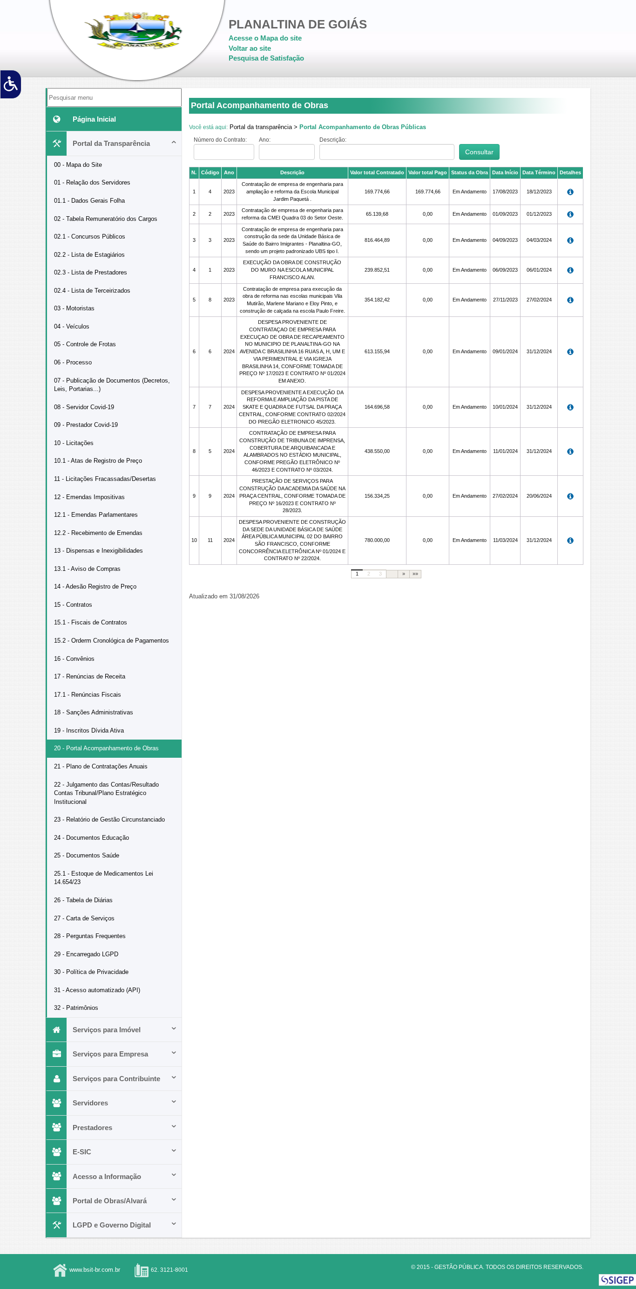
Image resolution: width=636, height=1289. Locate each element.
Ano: (265, 140)
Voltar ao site (250, 48)
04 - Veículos (71, 326)
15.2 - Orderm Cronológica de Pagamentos (111, 640)
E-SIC (82, 1152)
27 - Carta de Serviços (84, 918)
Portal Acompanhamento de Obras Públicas (362, 126)
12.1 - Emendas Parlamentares (96, 514)
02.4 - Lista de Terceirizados (92, 290)
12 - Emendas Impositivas (89, 497)
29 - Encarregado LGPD (86, 954)
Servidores (90, 1103)
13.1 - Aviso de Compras (87, 568)
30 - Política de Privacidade (91, 971)
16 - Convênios (74, 658)
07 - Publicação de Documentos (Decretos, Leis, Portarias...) (112, 385)
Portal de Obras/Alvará (110, 1201)
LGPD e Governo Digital (112, 1225)
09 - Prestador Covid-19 (86, 424)
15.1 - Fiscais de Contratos (90, 622)
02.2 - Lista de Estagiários (89, 254)
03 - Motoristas (74, 308)
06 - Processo (73, 362)
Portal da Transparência (111, 143)
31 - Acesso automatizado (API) (97, 990)
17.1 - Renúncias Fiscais (87, 694)
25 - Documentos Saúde (86, 855)
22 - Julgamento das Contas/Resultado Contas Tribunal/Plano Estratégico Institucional (106, 793)
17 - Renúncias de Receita (89, 676)
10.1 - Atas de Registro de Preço (98, 460)
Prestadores (92, 1127)
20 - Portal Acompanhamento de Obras (106, 748)
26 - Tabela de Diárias (83, 900)
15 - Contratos (73, 604)
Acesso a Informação (107, 1176)
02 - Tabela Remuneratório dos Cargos (105, 218)
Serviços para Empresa (110, 1054)
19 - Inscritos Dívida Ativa (89, 730)
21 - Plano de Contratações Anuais (101, 766)
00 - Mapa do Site (78, 164)
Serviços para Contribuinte (116, 1079)
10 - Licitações (74, 442)
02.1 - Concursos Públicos (89, 236)
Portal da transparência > (264, 126)
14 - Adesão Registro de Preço (95, 586)
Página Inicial (94, 119)
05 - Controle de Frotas (85, 344)
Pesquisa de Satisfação (266, 58)
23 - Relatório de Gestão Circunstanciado (109, 819)
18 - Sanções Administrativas (93, 712)
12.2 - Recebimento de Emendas (98, 532)
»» (415, 573)
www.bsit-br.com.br (94, 1269)
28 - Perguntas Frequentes (90, 935)
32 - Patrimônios (76, 1007)
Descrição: (332, 140)
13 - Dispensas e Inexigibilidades (98, 550)
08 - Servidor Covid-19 (84, 407)
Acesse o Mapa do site (265, 38)
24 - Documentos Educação (91, 837)
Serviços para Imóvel (107, 1030)
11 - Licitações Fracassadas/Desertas (105, 478)
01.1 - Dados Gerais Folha (89, 200)
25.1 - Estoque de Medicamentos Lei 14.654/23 (103, 878)
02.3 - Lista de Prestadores (90, 272)
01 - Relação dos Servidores (92, 182)
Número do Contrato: (220, 140)
